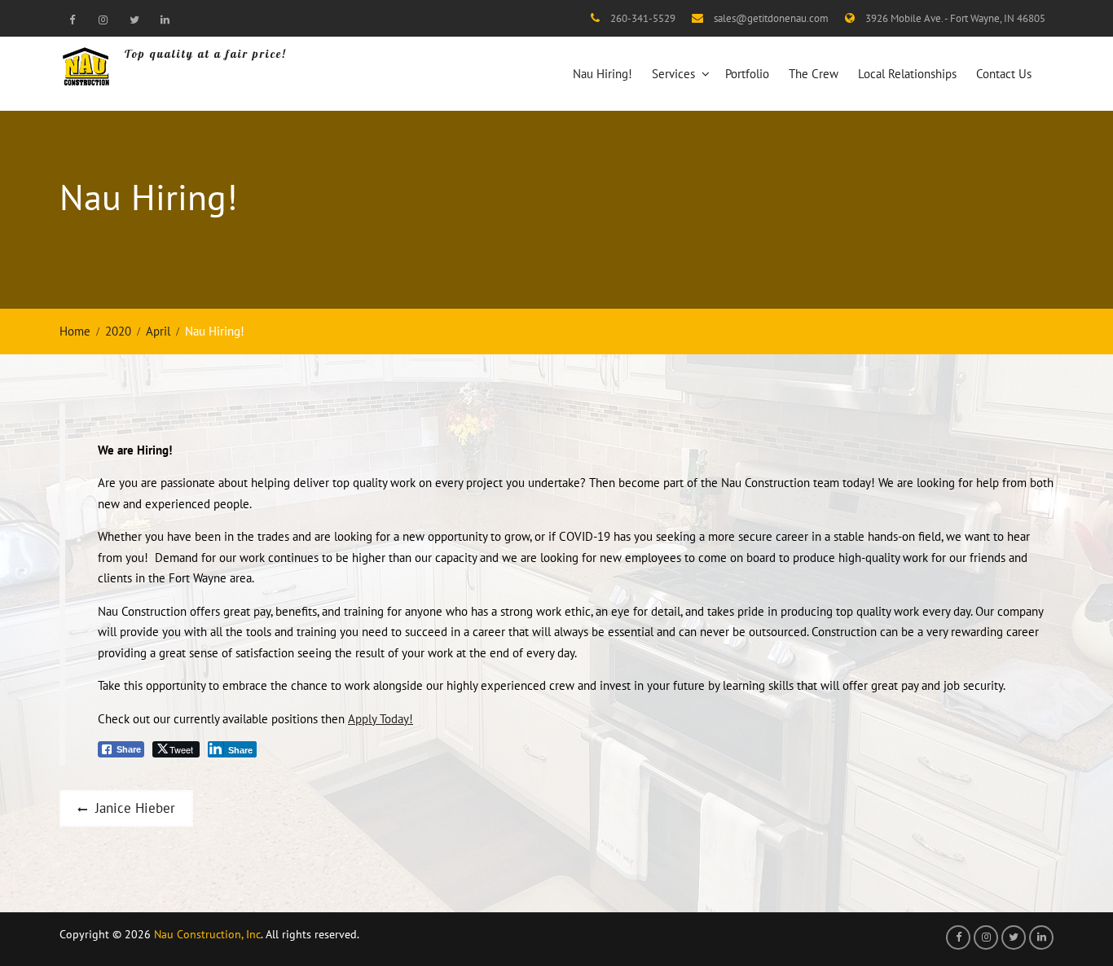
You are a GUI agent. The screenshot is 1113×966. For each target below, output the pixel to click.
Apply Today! (380, 719)
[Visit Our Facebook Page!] (71, 19)
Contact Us (1004, 73)
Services (673, 73)
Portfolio (747, 73)
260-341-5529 (642, 18)
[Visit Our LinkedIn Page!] (164, 19)
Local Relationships (907, 73)
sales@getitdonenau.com (771, 18)
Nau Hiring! (602, 73)
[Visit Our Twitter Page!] (133, 19)
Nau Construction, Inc (207, 934)
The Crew (813, 73)
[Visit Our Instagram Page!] (102, 19)
